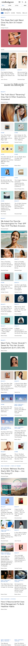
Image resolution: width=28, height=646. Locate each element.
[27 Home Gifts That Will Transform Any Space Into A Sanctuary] (7, 398)
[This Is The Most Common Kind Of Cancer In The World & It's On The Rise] (7, 253)
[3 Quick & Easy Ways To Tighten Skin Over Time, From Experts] (21, 375)
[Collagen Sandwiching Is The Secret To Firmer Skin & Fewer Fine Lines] (7, 446)
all (2, 13)
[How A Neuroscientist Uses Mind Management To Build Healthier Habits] (14, 620)
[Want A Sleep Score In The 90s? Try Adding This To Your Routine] (7, 276)
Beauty (7, 13)
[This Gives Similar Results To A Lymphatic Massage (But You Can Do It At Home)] (7, 501)
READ (3, 5)
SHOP (25, 5)
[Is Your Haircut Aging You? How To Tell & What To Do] (21, 524)
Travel (18, 13)
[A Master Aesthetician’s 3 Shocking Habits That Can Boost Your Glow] (21, 320)
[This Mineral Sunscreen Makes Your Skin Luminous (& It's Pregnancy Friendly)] (7, 634)
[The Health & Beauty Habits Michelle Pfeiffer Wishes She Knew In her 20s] (8, 60)
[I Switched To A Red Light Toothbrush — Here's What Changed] (7, 320)
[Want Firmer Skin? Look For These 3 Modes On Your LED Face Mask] (21, 298)
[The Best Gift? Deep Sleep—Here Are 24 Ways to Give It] (7, 421)
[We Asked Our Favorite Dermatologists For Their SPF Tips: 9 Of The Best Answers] (14, 239)
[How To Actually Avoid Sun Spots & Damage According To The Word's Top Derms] (21, 253)
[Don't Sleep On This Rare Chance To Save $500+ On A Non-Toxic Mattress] (21, 127)
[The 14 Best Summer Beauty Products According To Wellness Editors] (21, 195)
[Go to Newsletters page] (19, 2)
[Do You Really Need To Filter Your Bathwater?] (21, 148)
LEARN (9, 5)
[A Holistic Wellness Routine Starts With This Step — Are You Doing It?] (14, 487)
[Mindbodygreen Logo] (8, 2)
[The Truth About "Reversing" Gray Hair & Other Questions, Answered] (14, 113)
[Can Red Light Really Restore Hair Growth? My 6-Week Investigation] (21, 276)
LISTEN (16, 5)
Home (13, 13)
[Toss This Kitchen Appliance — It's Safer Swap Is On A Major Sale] (7, 127)
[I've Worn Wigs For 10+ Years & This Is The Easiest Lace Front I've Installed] (7, 298)
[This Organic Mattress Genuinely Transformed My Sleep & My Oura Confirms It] (21, 172)
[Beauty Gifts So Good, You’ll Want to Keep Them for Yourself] (21, 398)
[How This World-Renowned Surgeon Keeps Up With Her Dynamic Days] (21, 634)
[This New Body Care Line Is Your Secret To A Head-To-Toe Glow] (7, 574)
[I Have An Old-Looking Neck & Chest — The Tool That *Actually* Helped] (21, 501)
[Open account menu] (25, 2)
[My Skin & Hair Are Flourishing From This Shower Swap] (7, 172)
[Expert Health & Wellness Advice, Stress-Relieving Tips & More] (7, 524)
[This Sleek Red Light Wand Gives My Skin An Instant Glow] (14, 38)
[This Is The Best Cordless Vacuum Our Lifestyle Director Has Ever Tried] (21, 446)
